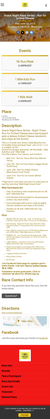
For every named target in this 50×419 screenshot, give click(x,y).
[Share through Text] (31, 32)
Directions (37, 27)
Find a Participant (11, 376)
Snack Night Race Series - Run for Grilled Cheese (25, 17)
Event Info (7, 386)
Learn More (27, 411)
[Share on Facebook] (18, 32)
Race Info (7, 365)
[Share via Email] (27, 32)
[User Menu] (46, 5)
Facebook (43, 338)
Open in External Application (12, 313)
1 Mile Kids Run (25, 79)
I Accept (24, 415)
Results (6, 370)
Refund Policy (9, 397)
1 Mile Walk (25, 97)
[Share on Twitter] (22, 32)
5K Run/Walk (25, 61)
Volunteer (7, 391)
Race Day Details (11, 381)
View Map (27, 321)
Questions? (11, 295)
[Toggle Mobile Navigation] (2, 4)
